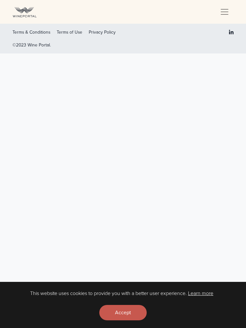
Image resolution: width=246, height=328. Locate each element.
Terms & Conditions (31, 32)
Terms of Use (69, 32)
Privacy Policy (102, 32)
